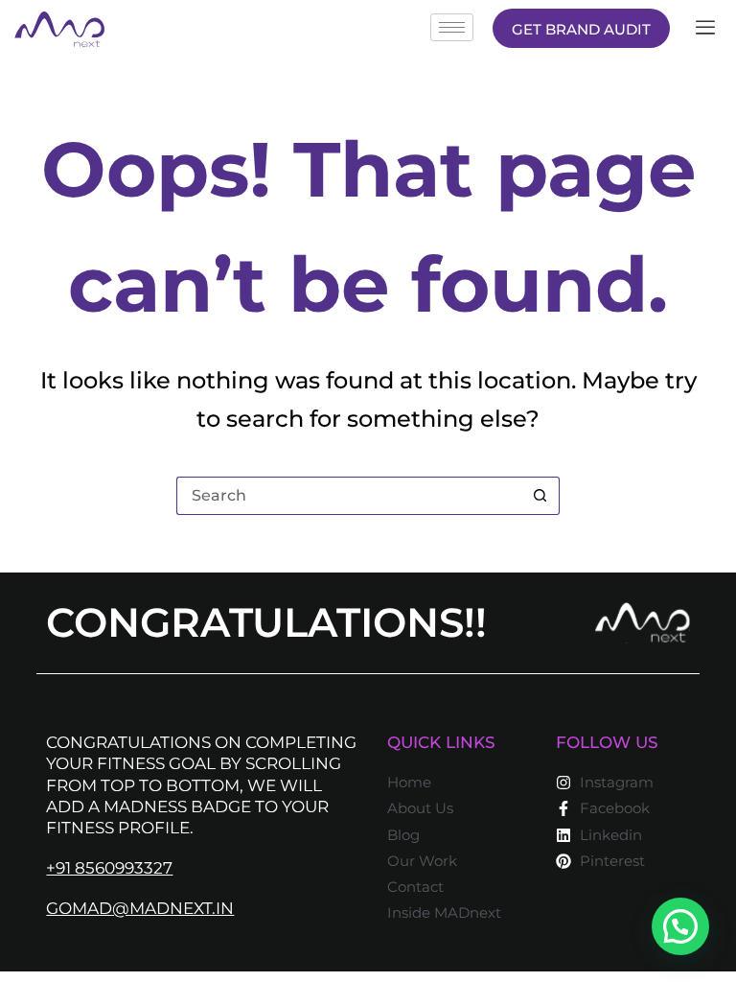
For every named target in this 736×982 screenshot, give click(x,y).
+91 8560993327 (109, 867)
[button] (680, 926)
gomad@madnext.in (140, 908)
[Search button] (540, 496)
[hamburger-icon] (451, 27)
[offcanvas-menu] (705, 28)
